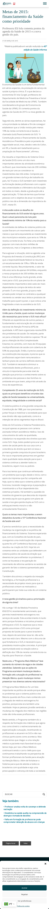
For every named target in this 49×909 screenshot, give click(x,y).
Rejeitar (24, 894)
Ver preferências (24, 901)
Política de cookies (23, 906)
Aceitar (24, 888)
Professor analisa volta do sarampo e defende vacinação (25, 808)
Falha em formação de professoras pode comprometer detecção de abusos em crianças (24, 820)
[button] (45, 864)
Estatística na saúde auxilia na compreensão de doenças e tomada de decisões (25, 814)
